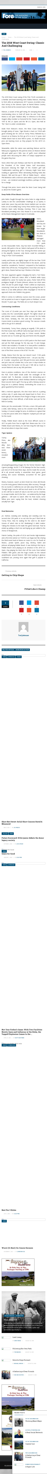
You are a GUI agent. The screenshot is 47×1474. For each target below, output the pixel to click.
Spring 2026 (37, 1430)
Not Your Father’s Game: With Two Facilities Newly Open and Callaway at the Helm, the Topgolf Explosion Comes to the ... (22, 1031)
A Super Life (30, 1467)
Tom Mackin (17, 1352)
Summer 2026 (34, 1418)
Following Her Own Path (22, 1349)
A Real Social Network (34, 1432)
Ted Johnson (7, 50)
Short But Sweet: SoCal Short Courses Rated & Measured (22, 823)
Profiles (27, 1453)
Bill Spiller (10, 1319)
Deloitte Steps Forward (21, 1360)
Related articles (8, 650)
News (4, 34)
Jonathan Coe (21, 1251)
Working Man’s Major (33, 1421)
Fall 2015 (5, 833)
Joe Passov (17, 827)
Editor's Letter (29, 1430)
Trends (19, 657)
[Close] (45, 1413)
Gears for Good (8, 854)
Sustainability (36, 1464)
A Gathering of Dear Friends (32, 1456)
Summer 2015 (11, 1045)
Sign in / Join (41, 7)
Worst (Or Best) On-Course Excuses (17, 1248)
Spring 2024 (11, 657)
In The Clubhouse (9, 1315)
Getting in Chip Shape (13, 575)
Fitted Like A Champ (34, 589)
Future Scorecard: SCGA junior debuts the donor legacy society (23, 839)
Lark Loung (17, 1337)
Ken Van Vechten (19, 1375)
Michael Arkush (18, 1363)
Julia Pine (19, 857)
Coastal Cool (30, 1444)
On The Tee (28, 1418)
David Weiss (17, 1340)
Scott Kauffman (19, 1038)
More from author (22, 650)
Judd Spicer (19, 844)
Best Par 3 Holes (9, 1210)
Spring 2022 (11, 865)
